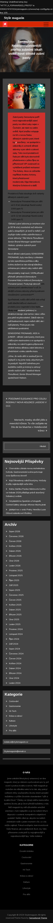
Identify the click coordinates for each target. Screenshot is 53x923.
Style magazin (14, 18)
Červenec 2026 (16, 536)
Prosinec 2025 (16, 570)
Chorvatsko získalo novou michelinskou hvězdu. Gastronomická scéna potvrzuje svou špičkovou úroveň (25, 472)
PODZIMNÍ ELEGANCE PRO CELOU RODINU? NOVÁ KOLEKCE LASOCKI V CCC (26, 402)
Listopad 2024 (16, 634)
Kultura (12, 720)
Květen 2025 (15, 604)
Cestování (13, 701)
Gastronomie (15, 706)
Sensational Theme (38, 918)
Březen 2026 (15, 556)
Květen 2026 (15, 546)
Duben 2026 (15, 551)
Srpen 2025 (14, 590)
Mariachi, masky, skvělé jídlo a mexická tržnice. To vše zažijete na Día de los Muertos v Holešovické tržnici (28, 425)
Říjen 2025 (14, 580)
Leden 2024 (14, 683)
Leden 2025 (14, 624)
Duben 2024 (15, 668)
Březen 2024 (15, 673)
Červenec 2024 (16, 653)
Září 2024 (13, 644)
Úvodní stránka (26, 851)
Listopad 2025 (16, 575)
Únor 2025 (14, 619)
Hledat (43, 446)
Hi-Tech (12, 711)
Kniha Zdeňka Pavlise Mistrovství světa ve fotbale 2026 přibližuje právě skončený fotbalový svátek (25, 492)
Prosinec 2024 (16, 629)
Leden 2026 (14, 565)
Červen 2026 (15, 541)
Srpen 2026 (14, 531)
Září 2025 (13, 585)
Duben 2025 (15, 609)
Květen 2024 (15, 663)
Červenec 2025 (16, 595)
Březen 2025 (15, 614)
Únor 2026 (14, 560)
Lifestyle (13, 725)
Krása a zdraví (15, 716)
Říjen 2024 (14, 639)
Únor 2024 (14, 678)
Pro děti (12, 730)
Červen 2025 (15, 600)
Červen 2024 (15, 658)
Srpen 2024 (14, 648)
